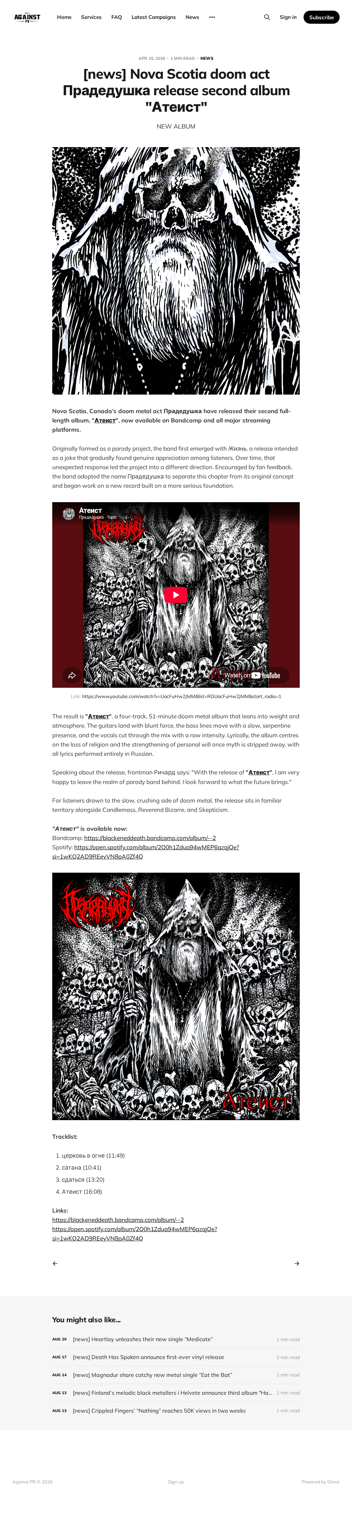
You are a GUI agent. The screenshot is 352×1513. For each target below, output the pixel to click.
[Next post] (294, 1263)
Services (91, 17)
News (192, 17)
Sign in (288, 17)
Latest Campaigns (154, 17)
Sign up (176, 1481)
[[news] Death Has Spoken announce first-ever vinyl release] (176, 1357)
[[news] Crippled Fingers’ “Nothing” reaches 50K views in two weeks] (176, 1411)
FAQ (116, 17)
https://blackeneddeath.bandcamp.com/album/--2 (150, 837)
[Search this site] (267, 17)
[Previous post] (57, 1263)
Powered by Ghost (321, 1481)
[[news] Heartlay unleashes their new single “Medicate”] (176, 1339)
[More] (212, 17)
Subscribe (321, 17)
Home (64, 17)
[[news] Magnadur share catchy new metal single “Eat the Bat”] (176, 1375)
